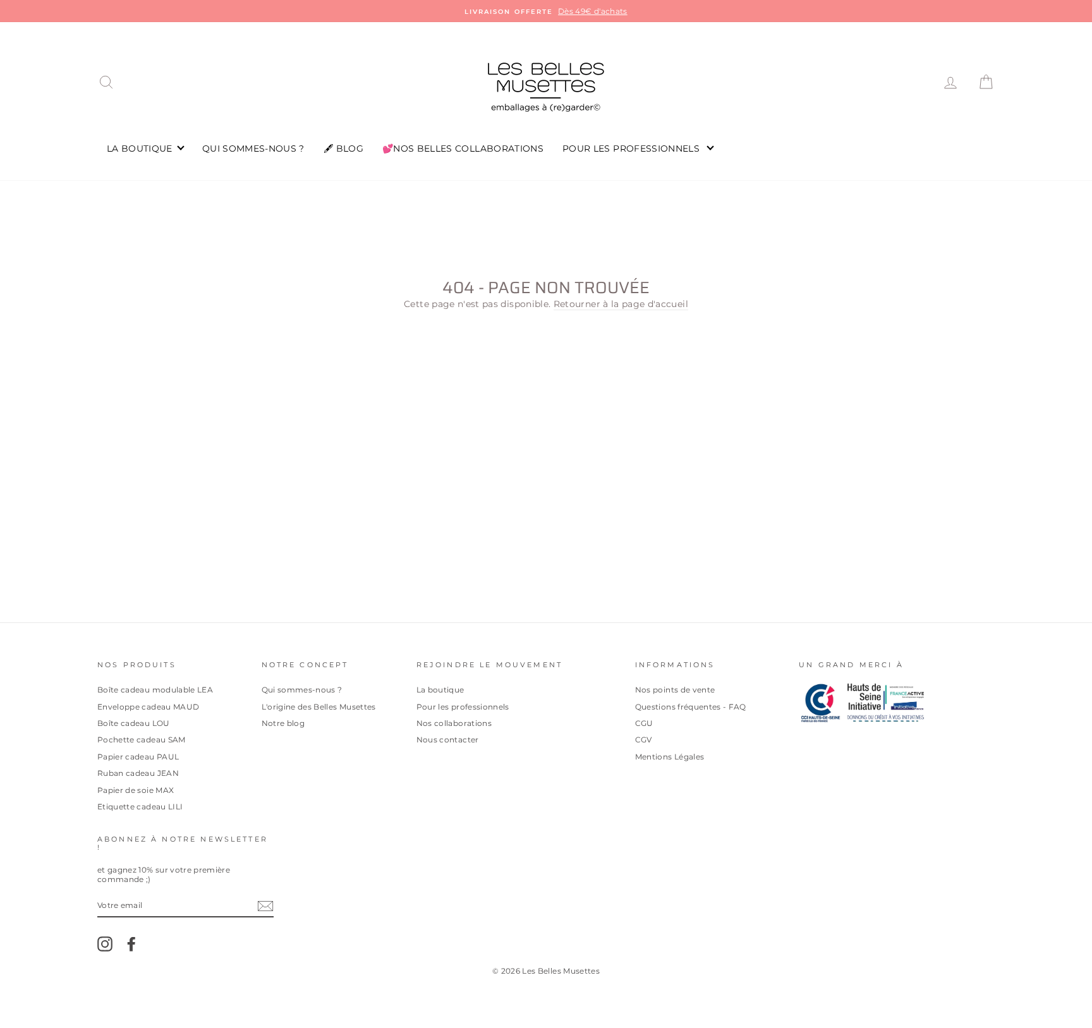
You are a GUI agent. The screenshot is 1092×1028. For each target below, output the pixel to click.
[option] (546, 11)
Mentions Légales (670, 756)
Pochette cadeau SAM (141, 739)
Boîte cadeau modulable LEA (155, 689)
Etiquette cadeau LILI (140, 806)
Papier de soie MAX (135, 790)
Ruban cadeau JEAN (138, 773)
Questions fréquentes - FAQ (690, 706)
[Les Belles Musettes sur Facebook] (131, 944)
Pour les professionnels (462, 706)
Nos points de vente (675, 689)
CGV (643, 739)
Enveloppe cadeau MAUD (148, 706)
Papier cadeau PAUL (138, 756)
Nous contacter (447, 739)
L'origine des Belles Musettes (319, 706)
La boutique (440, 689)
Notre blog (283, 723)
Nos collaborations (454, 723)
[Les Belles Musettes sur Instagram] (104, 944)
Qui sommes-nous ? (302, 689)
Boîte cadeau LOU (133, 723)
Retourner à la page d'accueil (621, 304)
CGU (644, 723)
